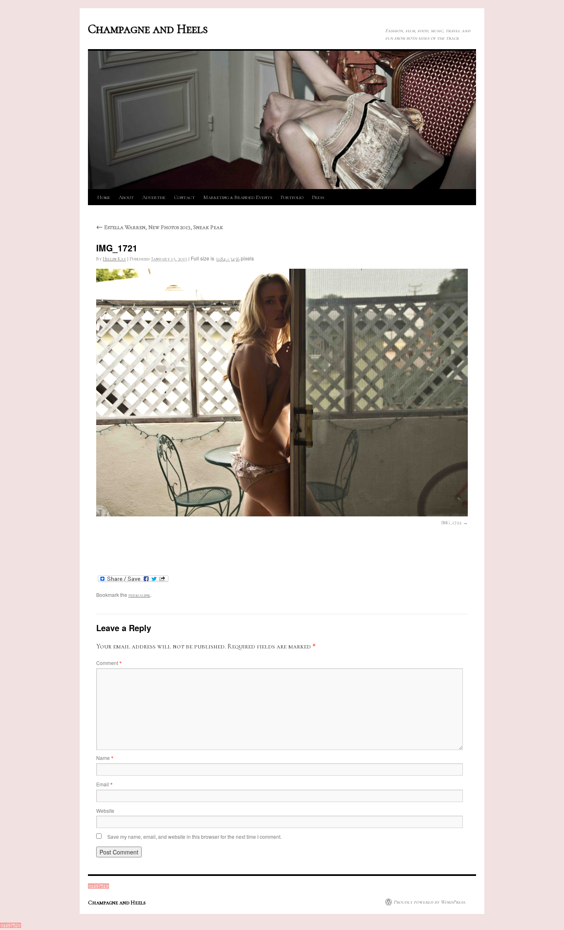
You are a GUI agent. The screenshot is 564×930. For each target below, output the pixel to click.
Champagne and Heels (148, 29)
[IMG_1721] (282, 392)
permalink (139, 595)
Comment (108, 662)
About (126, 197)
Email (104, 784)
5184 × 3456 (227, 259)
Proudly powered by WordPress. (429, 902)
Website (105, 810)
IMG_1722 (451, 522)
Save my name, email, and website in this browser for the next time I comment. (194, 836)
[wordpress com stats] (98, 887)
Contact (184, 197)
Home (103, 197)
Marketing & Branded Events (237, 197)
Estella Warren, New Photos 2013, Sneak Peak (159, 227)
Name (104, 757)
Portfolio (291, 197)
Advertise (154, 197)
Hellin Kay (114, 259)
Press (318, 197)
